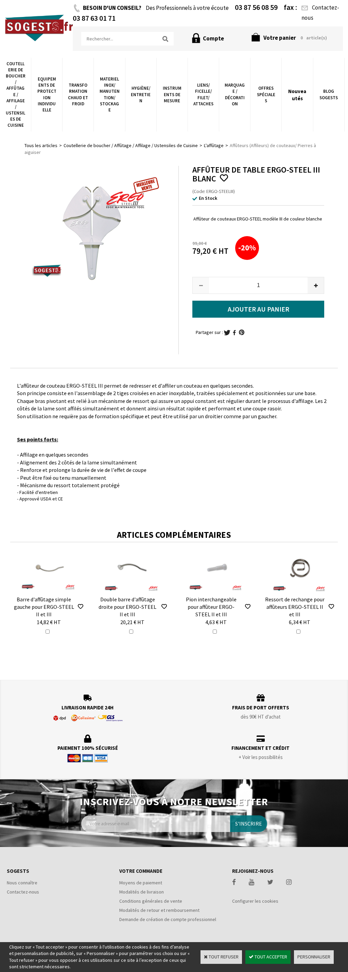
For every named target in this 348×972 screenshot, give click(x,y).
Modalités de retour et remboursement (159, 910)
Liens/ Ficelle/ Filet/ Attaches (203, 94)
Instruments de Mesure (172, 94)
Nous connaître (22, 883)
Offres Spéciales (266, 94)
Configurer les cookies (255, 901)
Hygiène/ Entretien (141, 94)
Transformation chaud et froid (78, 94)
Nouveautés (297, 95)
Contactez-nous (23, 892)
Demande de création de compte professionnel (167, 919)
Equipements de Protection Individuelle (46, 94)
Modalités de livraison (141, 892)
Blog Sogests (328, 94)
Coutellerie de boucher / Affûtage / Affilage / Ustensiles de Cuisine (15, 94)
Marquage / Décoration (235, 94)
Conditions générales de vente (150, 901)
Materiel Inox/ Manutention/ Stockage (110, 94)
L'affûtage (214, 145)
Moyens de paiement (140, 883)
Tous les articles (40, 145)
